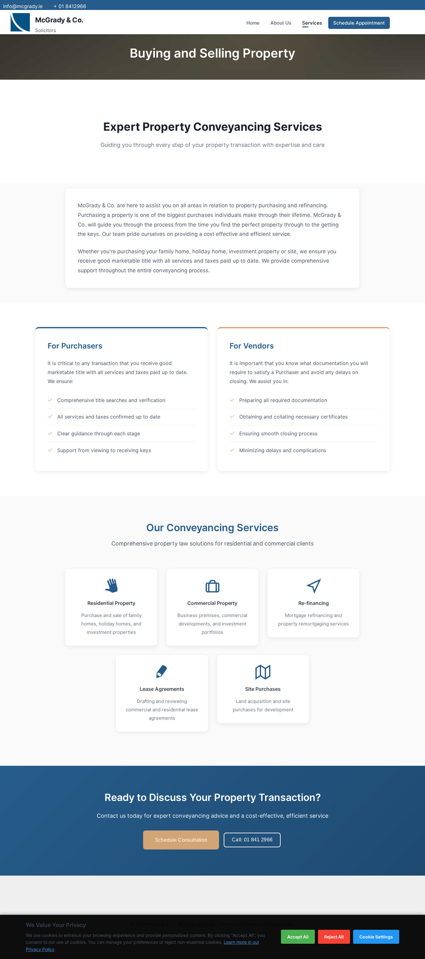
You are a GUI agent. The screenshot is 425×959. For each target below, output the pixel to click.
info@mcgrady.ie (23, 6)
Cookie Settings (376, 936)
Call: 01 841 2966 (252, 839)
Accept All (298, 936)
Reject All (334, 936)
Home (252, 23)
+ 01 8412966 (70, 6)
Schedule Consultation (181, 840)
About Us (280, 23)
